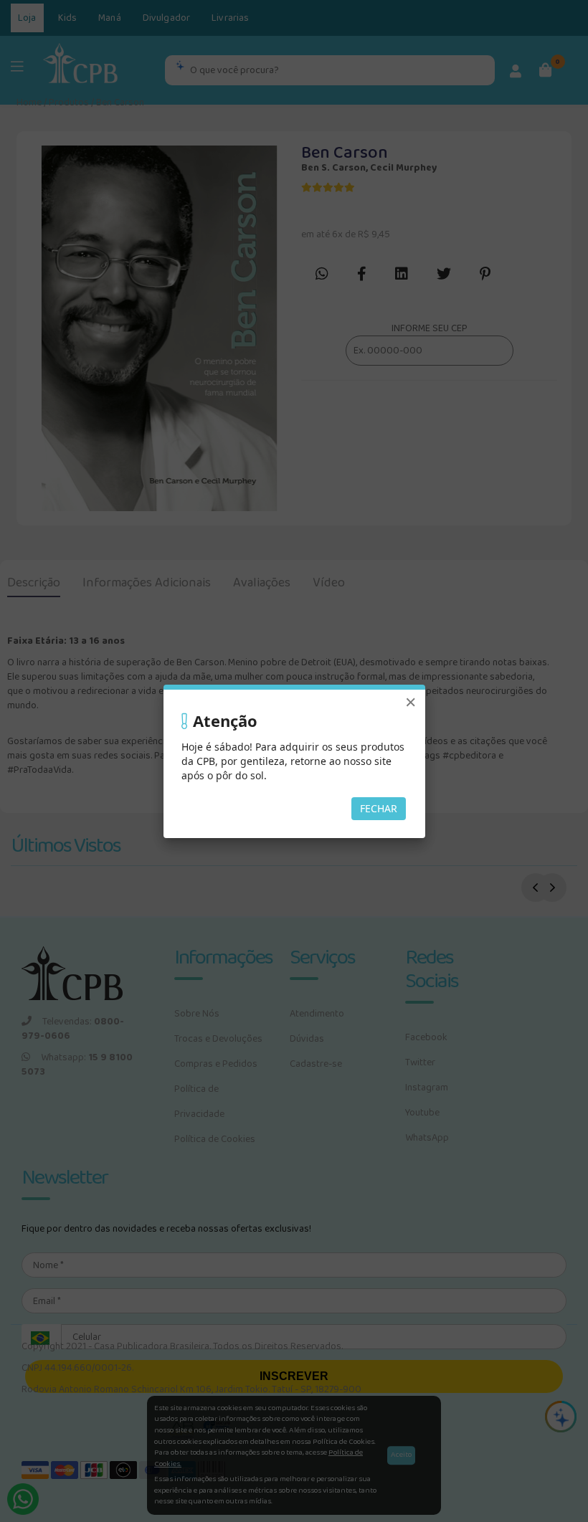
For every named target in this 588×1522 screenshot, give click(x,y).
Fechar (378, 808)
